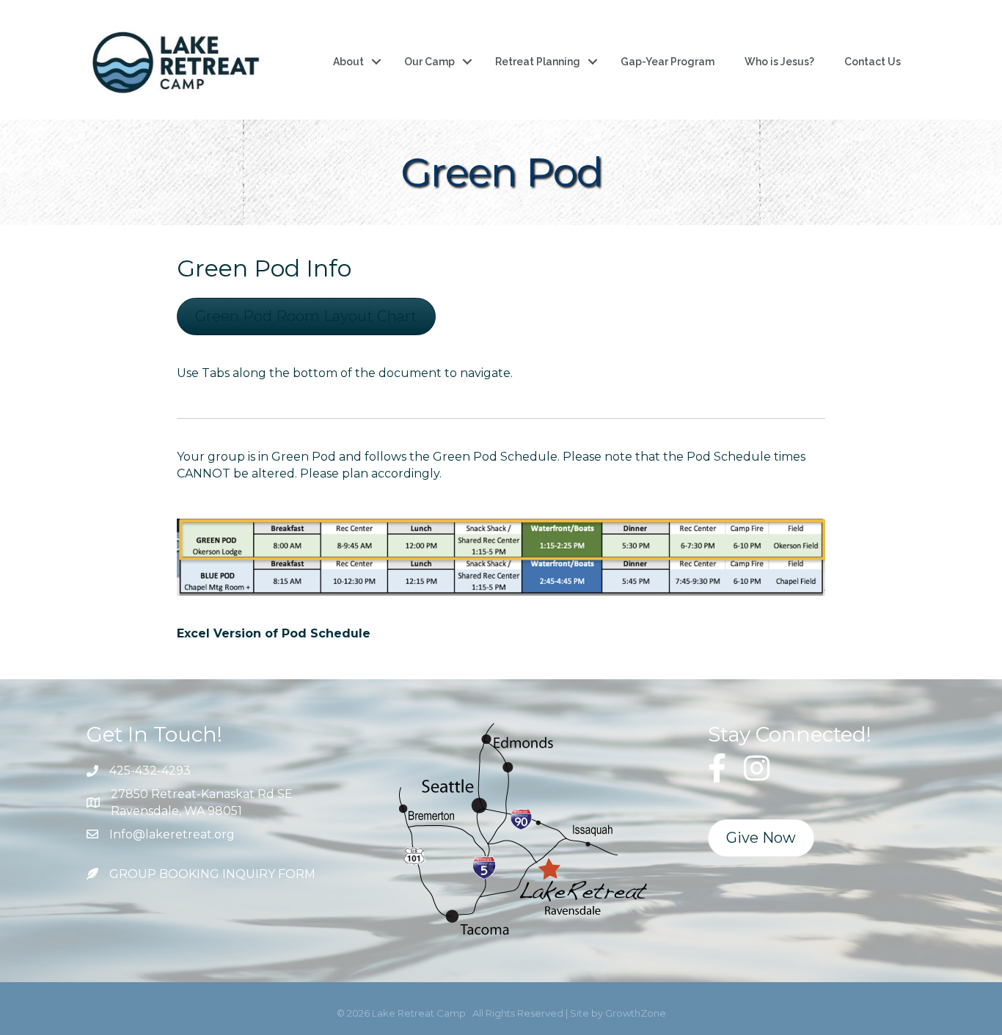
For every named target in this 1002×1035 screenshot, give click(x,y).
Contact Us (872, 61)
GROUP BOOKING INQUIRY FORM (212, 874)
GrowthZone (635, 1013)
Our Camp (429, 61)
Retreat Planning (537, 61)
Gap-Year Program (667, 61)
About (348, 61)
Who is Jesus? (779, 61)
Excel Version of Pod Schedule (273, 633)
